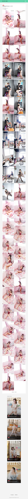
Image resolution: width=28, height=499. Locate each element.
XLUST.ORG (5, 1)
